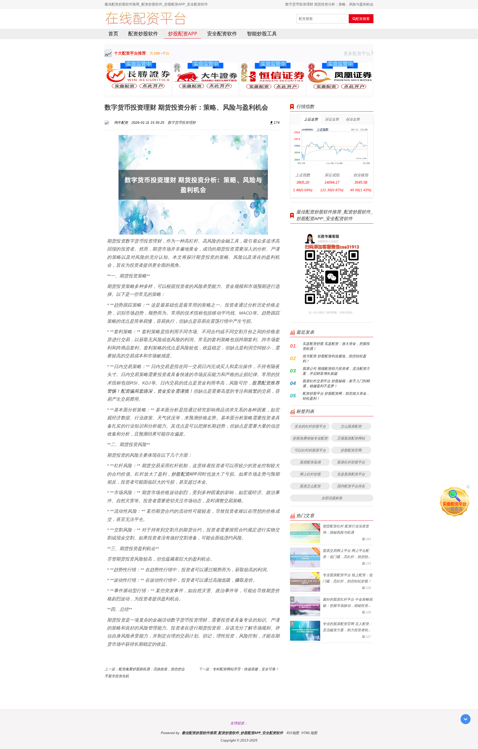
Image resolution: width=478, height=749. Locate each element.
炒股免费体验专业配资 (310, 438)
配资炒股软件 (143, 33)
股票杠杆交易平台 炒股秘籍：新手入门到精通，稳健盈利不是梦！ (336, 383)
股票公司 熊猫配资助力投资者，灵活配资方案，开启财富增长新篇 (336, 371)
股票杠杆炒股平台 (351, 462)
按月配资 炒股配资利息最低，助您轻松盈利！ (334, 358)
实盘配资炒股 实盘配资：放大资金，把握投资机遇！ (336, 346)
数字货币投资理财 (182, 122)
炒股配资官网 (351, 450)
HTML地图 (309, 732)
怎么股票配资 (351, 426)
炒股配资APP (182, 33)
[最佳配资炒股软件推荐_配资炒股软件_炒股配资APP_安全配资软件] (145, 19)
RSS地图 (293, 732)
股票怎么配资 (310, 486)
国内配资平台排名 (351, 486)
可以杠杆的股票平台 (310, 450)
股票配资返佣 (310, 462)
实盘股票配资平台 (351, 474)
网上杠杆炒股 (310, 474)
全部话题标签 (331, 498)
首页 (113, 33)
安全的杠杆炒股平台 (310, 426)
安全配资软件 (222, 33)
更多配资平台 (357, 53)
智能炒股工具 (262, 33)
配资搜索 (363, 19)
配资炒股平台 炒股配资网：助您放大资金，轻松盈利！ (336, 396)
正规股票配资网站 (351, 438)
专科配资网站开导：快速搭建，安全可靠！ (246, 669)
